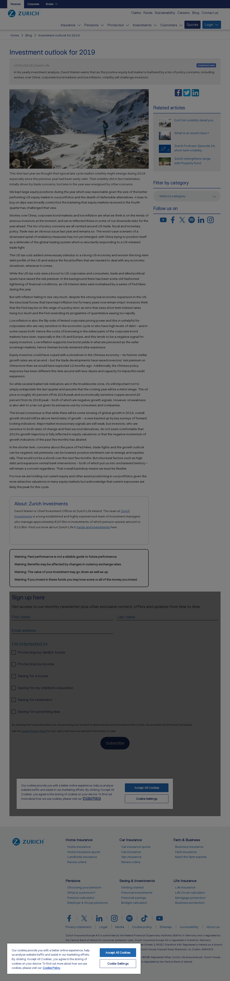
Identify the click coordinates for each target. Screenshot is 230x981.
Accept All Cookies (118, 952)
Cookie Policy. (52, 968)
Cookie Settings (117, 963)
